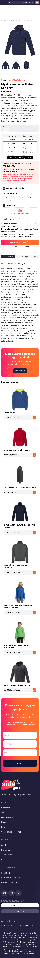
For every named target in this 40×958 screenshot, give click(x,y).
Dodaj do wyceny (18, 242)
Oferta (3, 20)
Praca (3, 859)
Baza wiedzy (6, 850)
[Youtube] (18, 893)
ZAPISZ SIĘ (20, 911)
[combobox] (3, 347)
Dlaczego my (7, 817)
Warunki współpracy (10, 878)
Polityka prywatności (10, 882)
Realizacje (5, 808)
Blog (3, 827)
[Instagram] (11, 893)
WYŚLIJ (20, 763)
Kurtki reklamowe (15, 20)
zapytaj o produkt (10, 455)
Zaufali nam (6, 855)
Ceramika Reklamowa (11, 832)
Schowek (5, 873)
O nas (4, 812)
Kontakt (4, 822)
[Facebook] (4, 893)
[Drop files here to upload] (20, 212)
